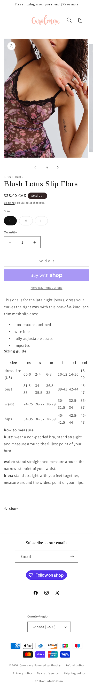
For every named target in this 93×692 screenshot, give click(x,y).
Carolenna (27, 665)
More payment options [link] (47, 287)
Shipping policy (74, 673)
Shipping (9, 202)
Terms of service (48, 673)
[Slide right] (58, 167)
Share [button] (14, 508)
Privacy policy (22, 673)
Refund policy (75, 665)
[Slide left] (35, 167)
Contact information (49, 681)
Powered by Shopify (47, 665)
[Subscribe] (72, 557)
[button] (10, 20)
